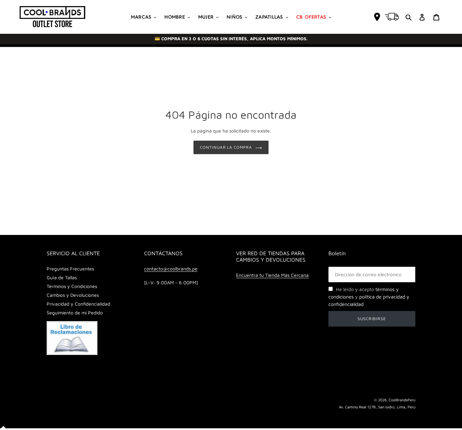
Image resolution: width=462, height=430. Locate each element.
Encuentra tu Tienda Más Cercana (272, 275)
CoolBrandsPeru (402, 400)
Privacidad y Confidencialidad (78, 304)
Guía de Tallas (62, 277)
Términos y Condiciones (72, 286)
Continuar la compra (226, 147)
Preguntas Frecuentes (70, 268)
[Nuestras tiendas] (377, 17)
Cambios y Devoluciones (73, 295)
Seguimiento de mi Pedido (75, 312)
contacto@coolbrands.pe (171, 268)
